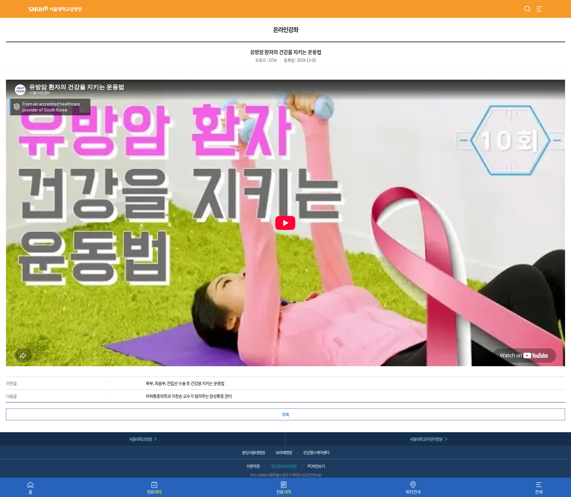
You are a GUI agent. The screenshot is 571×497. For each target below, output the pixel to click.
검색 (527, 9)
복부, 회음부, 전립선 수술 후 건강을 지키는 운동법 (185, 383)
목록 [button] (285, 414)
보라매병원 (284, 452)
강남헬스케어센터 (316, 452)
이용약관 (253, 466)
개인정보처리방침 (283, 466)
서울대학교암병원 (55, 8)
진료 (154, 489)
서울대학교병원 (140, 439)
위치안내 (413, 489)
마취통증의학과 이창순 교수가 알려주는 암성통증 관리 (189, 396)
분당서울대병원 (253, 452)
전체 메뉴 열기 (539, 9)
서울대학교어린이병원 (426, 439)
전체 (538, 489)
